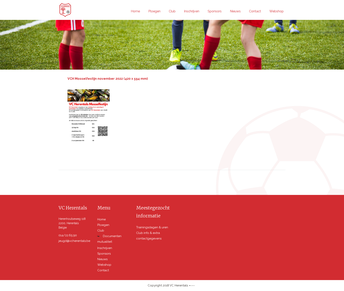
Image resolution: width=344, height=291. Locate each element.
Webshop (276, 11)
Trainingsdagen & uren (152, 227)
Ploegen (154, 11)
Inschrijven (191, 11)
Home (135, 11)
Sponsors (215, 11)
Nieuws (235, 11)
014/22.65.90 (68, 235)
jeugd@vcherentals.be (74, 241)
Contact (255, 11)
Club (172, 11)
